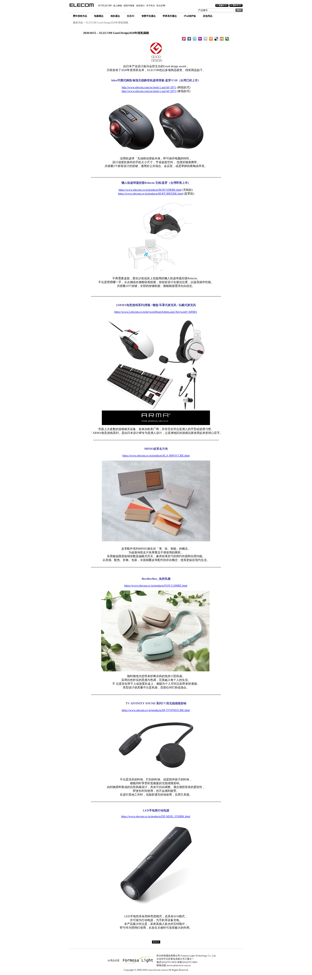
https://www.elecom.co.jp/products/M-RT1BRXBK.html (150, 193)
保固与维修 (129, 5)
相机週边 (115, 16)
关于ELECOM (105, 5)
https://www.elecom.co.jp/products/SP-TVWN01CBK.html (156, 710)
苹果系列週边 (170, 16)
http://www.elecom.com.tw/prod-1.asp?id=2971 (149, 87)
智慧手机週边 (149, 16)
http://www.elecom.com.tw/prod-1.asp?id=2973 (149, 91)
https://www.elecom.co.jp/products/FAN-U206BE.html (155, 585)
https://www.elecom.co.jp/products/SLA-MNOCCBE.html (156, 455)
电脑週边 (98, 16)
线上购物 (117, 5)
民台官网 (161, 5)
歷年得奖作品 (80, 16)
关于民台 (150, 5)
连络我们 (140, 5)
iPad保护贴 (190, 16)
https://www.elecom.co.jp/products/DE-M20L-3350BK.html (155, 816)
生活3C (131, 16)
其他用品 (207, 16)
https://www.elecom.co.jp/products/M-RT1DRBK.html (150, 189)
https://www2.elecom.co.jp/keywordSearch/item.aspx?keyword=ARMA (155, 311)
